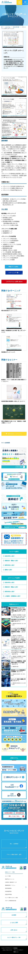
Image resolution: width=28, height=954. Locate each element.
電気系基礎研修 (8, 888)
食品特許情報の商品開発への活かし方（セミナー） (13, 401)
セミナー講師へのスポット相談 (11, 897)
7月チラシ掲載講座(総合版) (10, 900)
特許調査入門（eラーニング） (8, 352)
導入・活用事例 (14, 843)
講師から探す (8, 569)
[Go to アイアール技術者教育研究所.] (1, 27)
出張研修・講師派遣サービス (11, 882)
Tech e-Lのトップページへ (15, 433)
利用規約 (15, 948)
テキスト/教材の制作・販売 (14, 854)
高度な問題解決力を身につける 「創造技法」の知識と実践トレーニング (13, 422)
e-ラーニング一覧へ (14, 272)
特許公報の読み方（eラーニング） (9, 310)
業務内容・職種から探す (11, 560)
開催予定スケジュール (9, 879)
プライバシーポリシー (18, 949)
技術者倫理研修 (8, 891)
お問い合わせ (14, 930)
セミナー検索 (8, 876)
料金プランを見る (13, 266)
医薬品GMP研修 (8, 894)
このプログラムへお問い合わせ (14, 281)
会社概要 (14, 915)
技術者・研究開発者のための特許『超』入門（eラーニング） (13, 331)
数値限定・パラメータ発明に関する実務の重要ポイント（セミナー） (14, 380)
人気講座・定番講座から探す (12, 596)
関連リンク (16, 951)
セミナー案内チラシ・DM (13, 937)
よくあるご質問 (14, 922)
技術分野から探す (9, 556)
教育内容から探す (9, 565)
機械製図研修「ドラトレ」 (10, 885)
